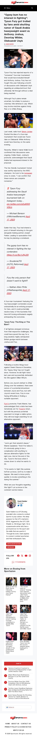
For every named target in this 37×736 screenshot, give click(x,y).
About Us (15, 723)
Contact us (26, 723)
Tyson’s (22, 409)
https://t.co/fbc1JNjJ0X (17, 255)
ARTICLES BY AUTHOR (14, 543)
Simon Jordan (27, 132)
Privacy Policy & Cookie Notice (18, 727)
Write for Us (18, 730)
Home (7, 723)
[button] (32, 8)
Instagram (28, 173)
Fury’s (6, 404)
